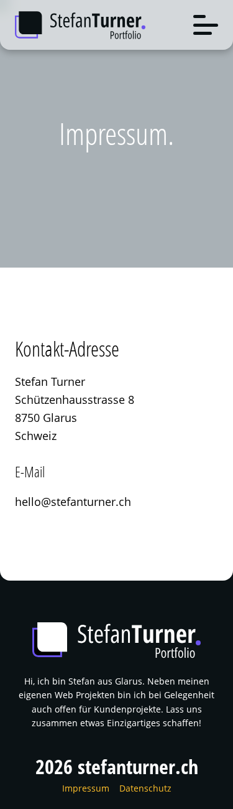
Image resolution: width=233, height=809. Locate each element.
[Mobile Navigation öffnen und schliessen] (205, 25)
